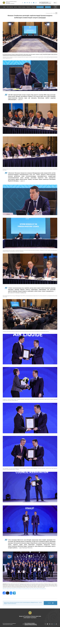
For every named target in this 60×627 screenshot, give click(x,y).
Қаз (54, 2)
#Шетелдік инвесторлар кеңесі (31, 588)
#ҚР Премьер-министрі (14, 588)
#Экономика (39, 588)
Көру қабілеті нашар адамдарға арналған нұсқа (46, 2)
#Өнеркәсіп (44, 588)
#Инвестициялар (22, 588)
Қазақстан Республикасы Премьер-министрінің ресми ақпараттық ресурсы (30, 617)
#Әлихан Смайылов (6, 588)
